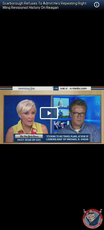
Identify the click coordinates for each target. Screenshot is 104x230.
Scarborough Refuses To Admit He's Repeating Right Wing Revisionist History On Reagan (44, 5)
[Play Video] (49, 113)
